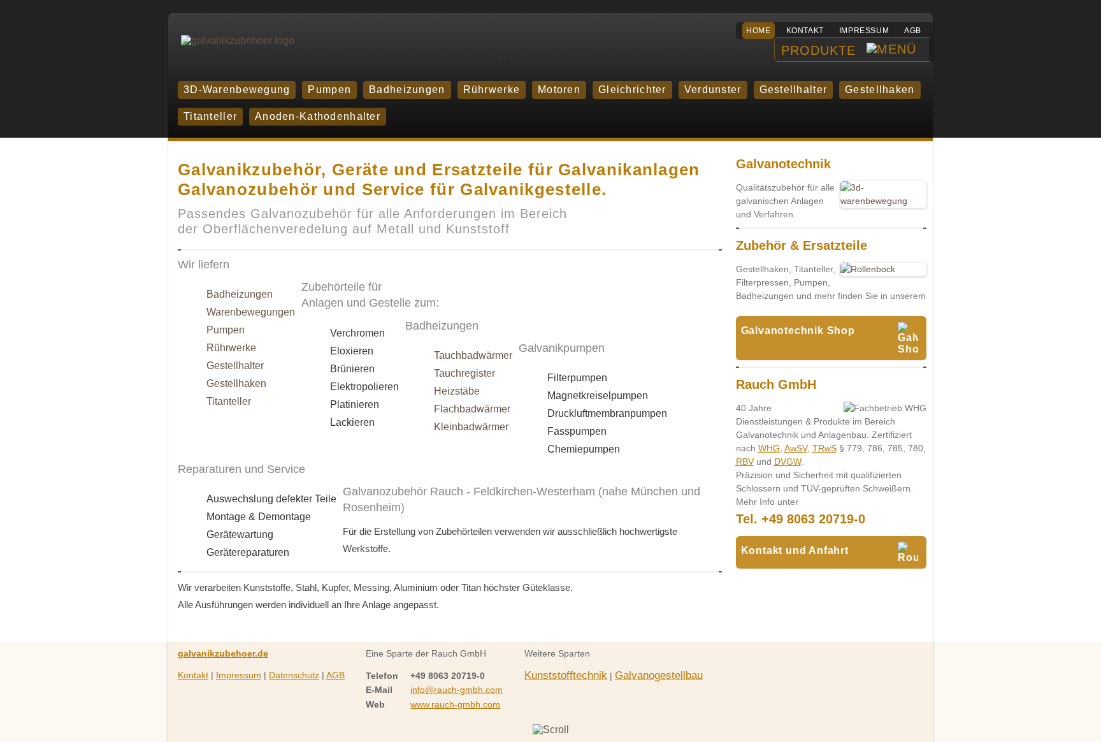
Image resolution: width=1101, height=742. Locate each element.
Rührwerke (231, 347)
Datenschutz (294, 675)
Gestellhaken (236, 383)
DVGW (787, 461)
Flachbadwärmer (472, 409)
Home (758, 30)
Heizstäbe (457, 391)
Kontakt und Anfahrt (795, 550)
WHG (769, 448)
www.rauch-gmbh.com (455, 704)
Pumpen (225, 329)
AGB (912, 30)
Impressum (864, 30)
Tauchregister (464, 373)
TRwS (824, 448)
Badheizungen (239, 294)
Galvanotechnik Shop (798, 330)
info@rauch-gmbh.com (456, 690)
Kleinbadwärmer (471, 426)
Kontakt (805, 30)
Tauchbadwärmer (473, 355)
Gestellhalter (235, 365)
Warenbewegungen (250, 312)
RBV (745, 461)
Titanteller (228, 401)
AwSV (795, 448)
